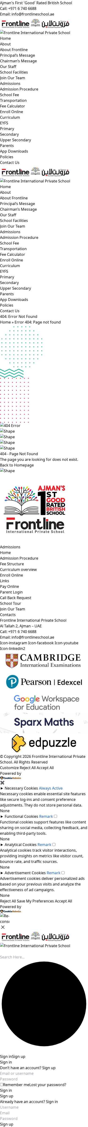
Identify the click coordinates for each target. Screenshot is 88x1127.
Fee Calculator (12, 106)
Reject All (28, 767)
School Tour (10, 603)
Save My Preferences (35, 901)
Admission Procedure (19, 89)
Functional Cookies (21, 816)
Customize (9, 767)
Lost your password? (47, 1084)
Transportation (13, 100)
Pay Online (9, 586)
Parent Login (11, 592)
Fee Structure (12, 563)
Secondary (9, 134)
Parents (7, 145)
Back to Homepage (17, 465)
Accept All (45, 767)
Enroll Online (11, 111)
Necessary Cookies (21, 788)
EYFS (4, 123)
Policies (6, 156)
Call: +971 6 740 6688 (18, 8)
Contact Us (9, 162)
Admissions (10, 83)
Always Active (51, 788)
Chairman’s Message (18, 60)
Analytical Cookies (21, 844)
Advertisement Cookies (25, 872)
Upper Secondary (15, 139)
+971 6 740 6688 (22, 631)
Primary (7, 128)
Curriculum (10, 117)
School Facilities (14, 72)
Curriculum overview (18, 569)
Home (5, 38)
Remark (46, 816)
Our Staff (8, 66)
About (5, 44)
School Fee (9, 94)
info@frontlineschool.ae (32, 637)
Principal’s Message (17, 55)
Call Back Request (15, 597)
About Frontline (14, 49)
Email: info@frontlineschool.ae (27, 14)
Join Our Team (12, 77)
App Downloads (14, 151)
